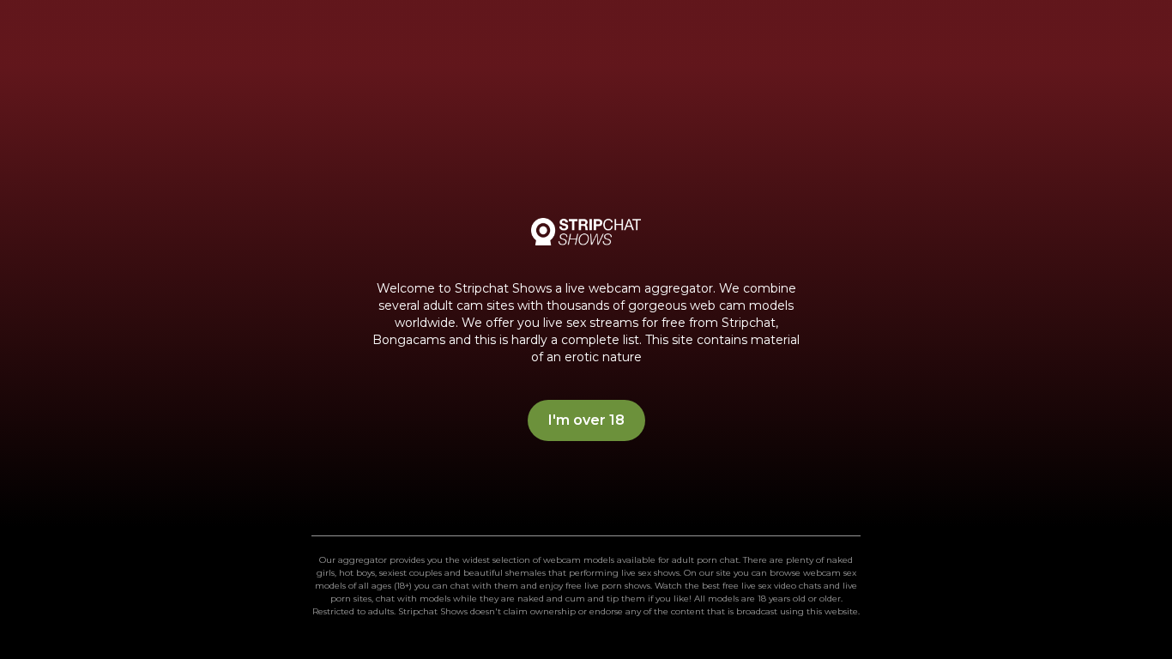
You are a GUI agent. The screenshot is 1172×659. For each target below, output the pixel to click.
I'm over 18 (586, 420)
